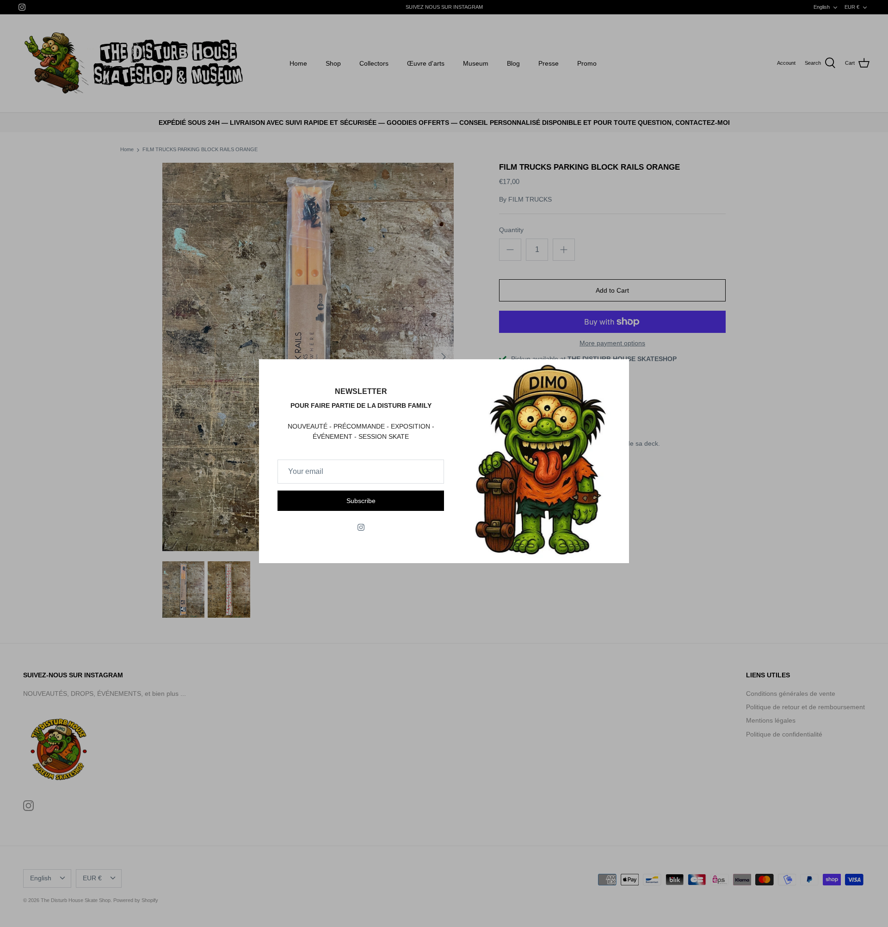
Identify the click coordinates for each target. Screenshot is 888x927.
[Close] (617, 371)
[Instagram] (361, 527)
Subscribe (361, 500)
